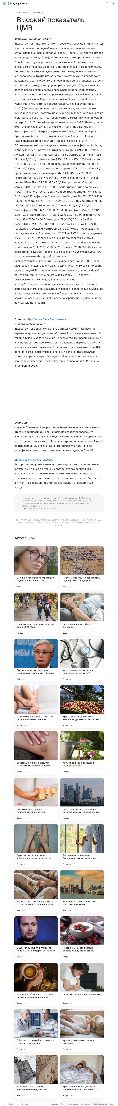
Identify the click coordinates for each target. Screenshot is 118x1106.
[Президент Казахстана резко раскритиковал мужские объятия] (36, 660)
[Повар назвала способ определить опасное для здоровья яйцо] (36, 799)
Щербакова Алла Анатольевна (46, 319)
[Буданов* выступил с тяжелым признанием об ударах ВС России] (36, 938)
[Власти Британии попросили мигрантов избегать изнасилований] (82, 891)
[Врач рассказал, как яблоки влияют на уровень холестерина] (82, 706)
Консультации (23, 12)
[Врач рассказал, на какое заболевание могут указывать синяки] (36, 845)
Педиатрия (38, 12)
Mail (4, 1104)
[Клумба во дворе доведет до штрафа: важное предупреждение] (82, 753)
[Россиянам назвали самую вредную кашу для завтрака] (82, 938)
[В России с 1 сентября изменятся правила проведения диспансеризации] (36, 1030)
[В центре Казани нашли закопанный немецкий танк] (36, 1076)
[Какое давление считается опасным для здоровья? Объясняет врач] (82, 660)
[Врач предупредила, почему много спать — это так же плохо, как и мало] (82, 1076)
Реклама (24, 1104)
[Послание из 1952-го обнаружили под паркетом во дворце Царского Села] (82, 568)
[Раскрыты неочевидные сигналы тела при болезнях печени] (36, 706)
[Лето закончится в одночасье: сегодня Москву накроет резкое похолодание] (82, 799)
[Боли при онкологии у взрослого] (82, 984)
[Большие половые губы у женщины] (82, 614)
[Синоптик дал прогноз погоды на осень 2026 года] (36, 614)
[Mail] (10, 3)
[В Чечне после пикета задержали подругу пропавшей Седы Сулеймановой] (36, 568)
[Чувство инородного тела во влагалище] (82, 1030)
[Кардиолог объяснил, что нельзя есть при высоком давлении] (36, 984)
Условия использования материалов (76, 1104)
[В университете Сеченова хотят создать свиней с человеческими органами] (36, 891)
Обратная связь (100, 1104)
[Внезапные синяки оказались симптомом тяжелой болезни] (36, 753)
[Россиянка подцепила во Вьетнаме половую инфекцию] (82, 845)
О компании (14, 1104)
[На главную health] (19, 3)
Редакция (54, 1104)
